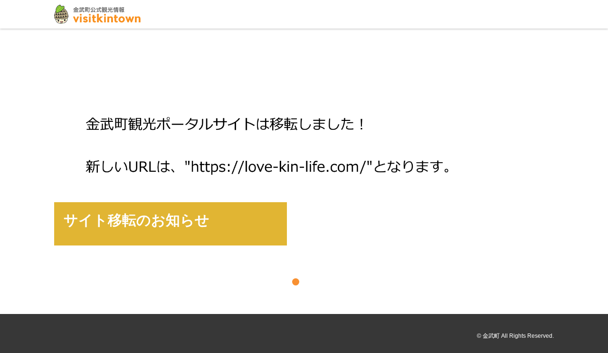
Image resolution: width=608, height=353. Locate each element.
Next (597, 170)
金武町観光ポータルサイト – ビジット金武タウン (97, 14)
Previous (10, 170)
